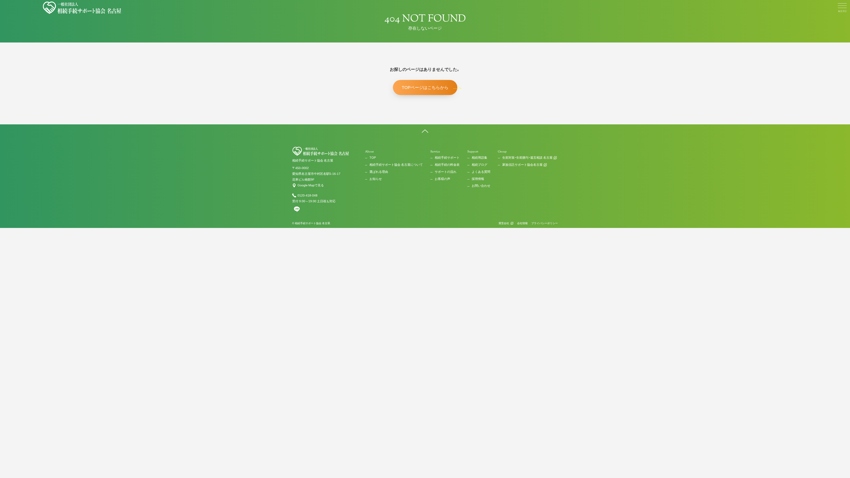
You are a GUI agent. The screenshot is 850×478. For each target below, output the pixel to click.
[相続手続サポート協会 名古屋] (82, 7)
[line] (297, 210)
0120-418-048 (307, 195)
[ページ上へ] (425, 131)
